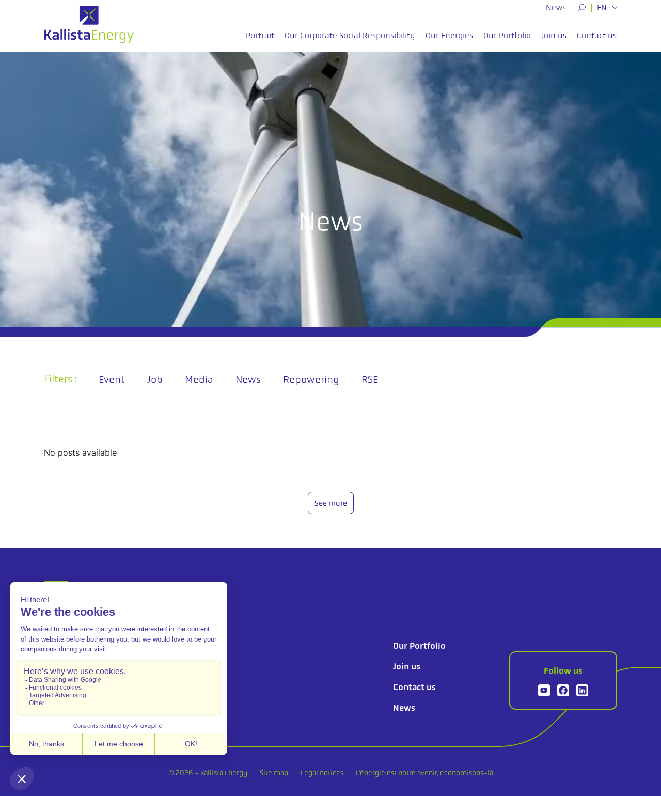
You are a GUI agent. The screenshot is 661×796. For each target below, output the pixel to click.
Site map (274, 772)
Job (155, 379)
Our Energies (449, 35)
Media (199, 379)
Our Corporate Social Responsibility (350, 35)
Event (112, 379)
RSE (369, 379)
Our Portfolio (507, 35)
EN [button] (603, 8)
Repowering (311, 379)
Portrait (260, 35)
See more (330, 503)
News (556, 7)
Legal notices (322, 772)
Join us (553, 35)
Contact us (597, 35)
